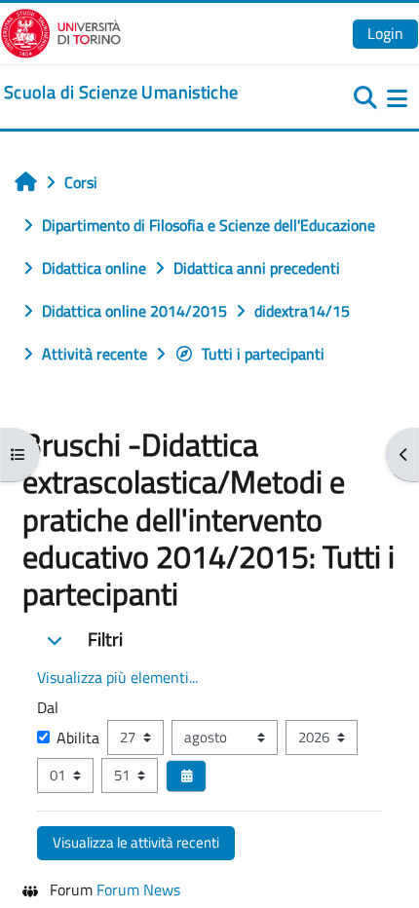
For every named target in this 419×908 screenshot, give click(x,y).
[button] (54, 640)
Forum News (138, 889)
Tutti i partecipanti (263, 353)
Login (385, 33)
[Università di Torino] (61, 31)
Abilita (78, 737)
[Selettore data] (186, 776)
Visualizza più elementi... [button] (117, 677)
